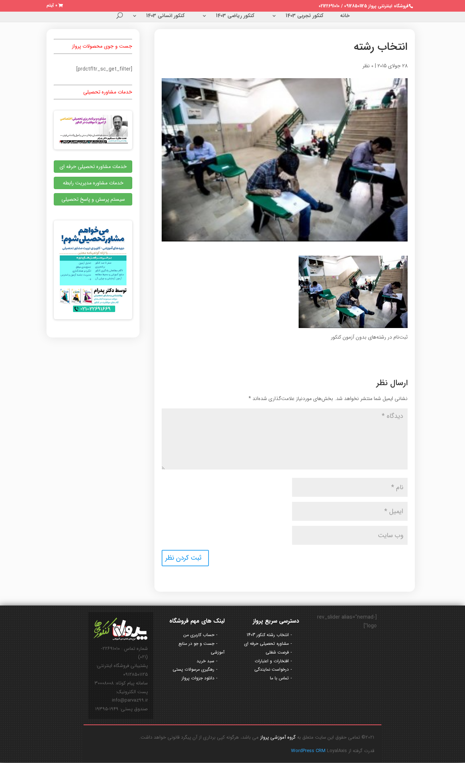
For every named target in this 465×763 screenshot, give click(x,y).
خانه (345, 16)
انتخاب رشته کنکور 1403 (268, 634)
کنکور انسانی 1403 (165, 16)
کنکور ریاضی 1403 (235, 16)
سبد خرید (205, 661)
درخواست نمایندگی (271, 669)
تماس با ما (279, 678)
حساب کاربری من (198, 634)
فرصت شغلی (277, 652)
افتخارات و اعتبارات (272, 661)
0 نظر (368, 66)
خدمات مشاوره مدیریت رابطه (93, 183)
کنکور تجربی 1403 (304, 16)
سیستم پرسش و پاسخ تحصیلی (93, 199)
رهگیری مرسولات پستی (193, 669)
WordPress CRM (309, 751)
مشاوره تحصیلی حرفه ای (266, 643)
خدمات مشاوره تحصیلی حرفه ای (93, 167)
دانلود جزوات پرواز (198, 678)
